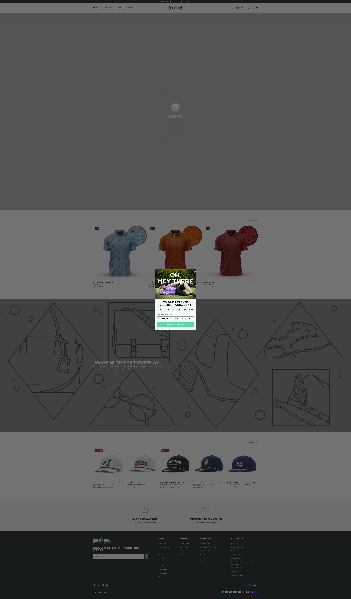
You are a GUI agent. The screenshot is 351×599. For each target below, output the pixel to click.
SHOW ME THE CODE (175, 324)
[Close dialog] (194, 271)
